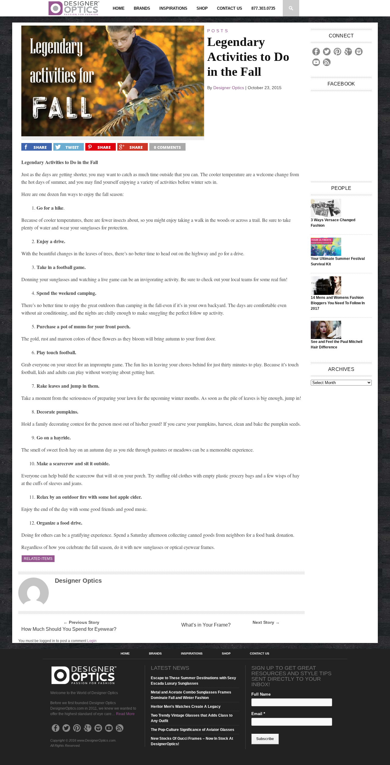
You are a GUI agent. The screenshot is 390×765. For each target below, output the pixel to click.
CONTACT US (229, 8)
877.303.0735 (263, 8)
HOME (119, 8)
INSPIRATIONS (173, 8)
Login (92, 641)
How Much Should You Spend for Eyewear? (68, 629)
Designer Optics (228, 87)
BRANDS (142, 8)
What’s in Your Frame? (206, 624)
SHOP (202, 8)
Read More (125, 714)
